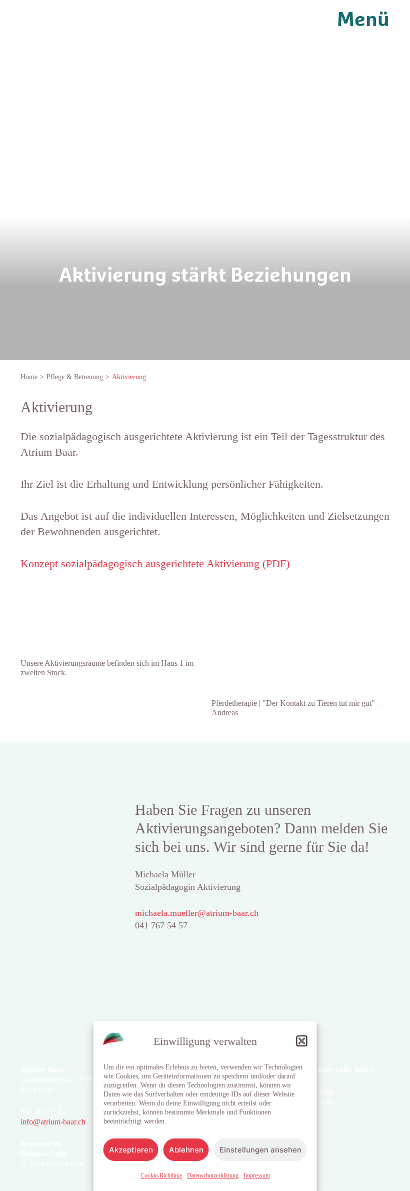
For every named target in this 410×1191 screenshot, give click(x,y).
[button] (302, 1041)
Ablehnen (186, 1149)
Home (29, 377)
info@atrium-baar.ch (53, 1121)
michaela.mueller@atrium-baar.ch (196, 913)
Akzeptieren (131, 1149)
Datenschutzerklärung (212, 1175)
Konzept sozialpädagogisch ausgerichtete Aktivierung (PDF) (155, 563)
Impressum (257, 1175)
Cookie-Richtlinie (161, 1175)
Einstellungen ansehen (261, 1149)
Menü (363, 20)
